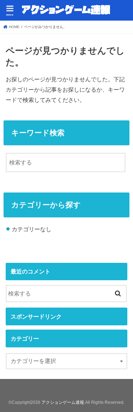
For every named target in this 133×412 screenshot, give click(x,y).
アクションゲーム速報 (62, 402)
